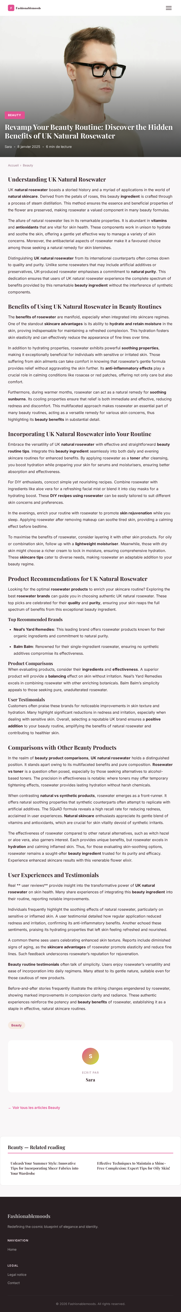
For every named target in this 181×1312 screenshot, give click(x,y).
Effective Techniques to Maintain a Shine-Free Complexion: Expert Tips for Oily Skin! (133, 1165)
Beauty (14, 115)
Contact (14, 1283)
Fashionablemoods (29, 1216)
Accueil (13, 165)
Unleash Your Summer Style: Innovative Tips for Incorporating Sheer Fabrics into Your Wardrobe (44, 1168)
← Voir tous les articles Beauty (34, 1107)
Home (12, 1249)
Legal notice (17, 1275)
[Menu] (168, 8)
